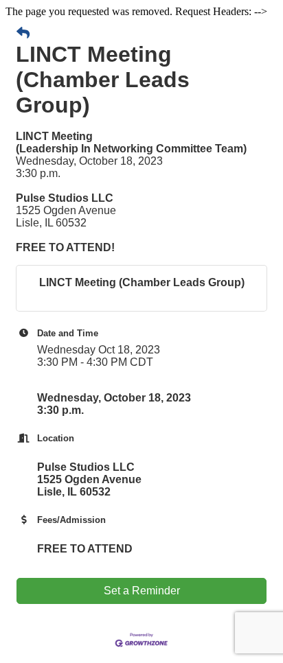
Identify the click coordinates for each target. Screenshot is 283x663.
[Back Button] (23, 33)
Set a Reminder (142, 590)
